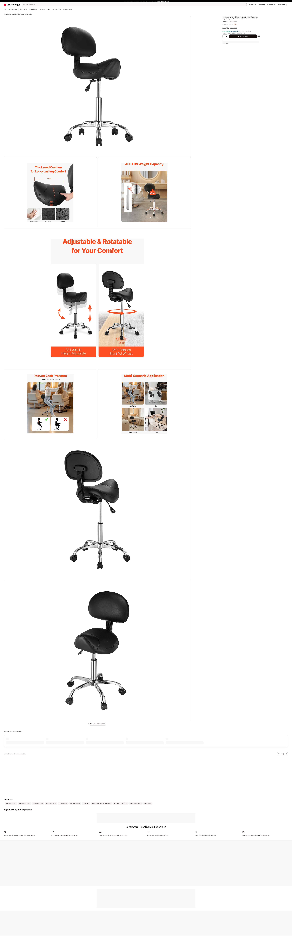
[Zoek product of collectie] (24, 4)
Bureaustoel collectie (15, 14)
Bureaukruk (29, 14)
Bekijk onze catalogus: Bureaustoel (13, 731)
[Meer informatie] (244, 33)
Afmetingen (233, 28)
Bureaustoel (23, 14)
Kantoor (7, 14)
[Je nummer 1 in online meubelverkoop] (12, 4)
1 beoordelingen (233, 21)
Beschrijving (225, 28)
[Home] (4, 14)
